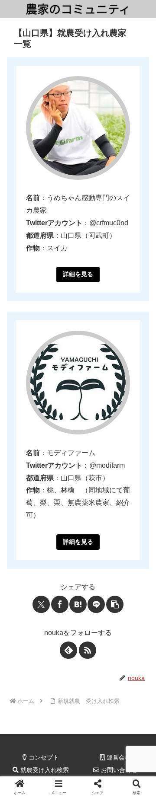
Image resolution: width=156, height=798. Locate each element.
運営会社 (118, 757)
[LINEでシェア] (96, 604)
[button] (115, 604)
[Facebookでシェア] (59, 604)
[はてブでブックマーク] (78, 604)
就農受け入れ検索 (44, 769)
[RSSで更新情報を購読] (87, 650)
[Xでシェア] (41, 604)
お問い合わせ (118, 769)
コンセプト (43, 757)
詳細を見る (78, 274)
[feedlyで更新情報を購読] (68, 650)
